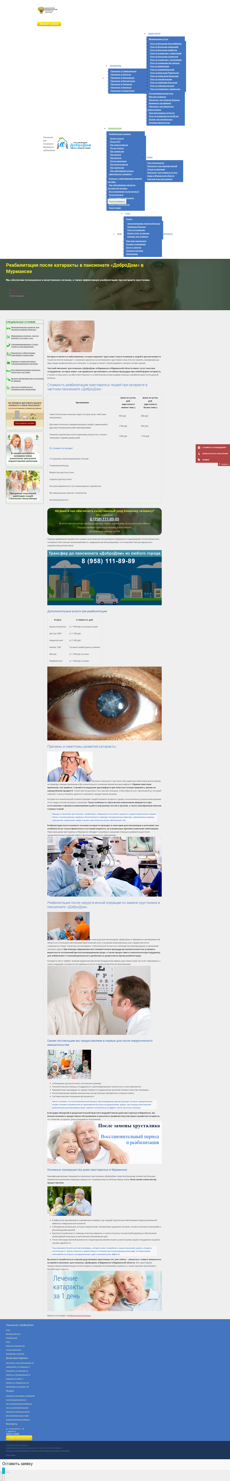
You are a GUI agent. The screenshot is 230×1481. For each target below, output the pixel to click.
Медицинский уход (13, 1334)
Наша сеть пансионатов (15, 1346)
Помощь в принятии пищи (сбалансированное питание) (24, 362)
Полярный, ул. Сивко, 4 (14, 1379)
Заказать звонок (49, 23)
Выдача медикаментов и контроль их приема (27, 379)
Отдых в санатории (13, 1350)
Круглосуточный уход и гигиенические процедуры (23, 388)
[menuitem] (106, 79)
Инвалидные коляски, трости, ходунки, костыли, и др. (25, 337)
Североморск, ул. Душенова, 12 (18, 1367)
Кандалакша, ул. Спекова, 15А (17, 1387)
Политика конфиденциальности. (18, 1451)
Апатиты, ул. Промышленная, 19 (18, 1375)
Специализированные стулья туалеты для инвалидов (24, 345)
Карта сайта (10, 1455)
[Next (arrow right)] (3, 1477)
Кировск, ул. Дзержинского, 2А (17, 1383)
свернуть (225, 464)
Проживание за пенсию (15, 1354)
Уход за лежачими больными (17, 1408)
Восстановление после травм (17, 1416)
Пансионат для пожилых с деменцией (20, 1396)
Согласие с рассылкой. (61, 1451)
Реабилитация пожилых (79, 1315)
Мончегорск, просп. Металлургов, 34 (20, 1363)
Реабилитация (11, 1338)
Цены (8, 1342)
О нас (8, 1330)
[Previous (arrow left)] (1, 1477)
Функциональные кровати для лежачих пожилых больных (25, 328)
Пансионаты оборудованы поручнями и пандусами (23, 354)
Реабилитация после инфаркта (18, 1419)
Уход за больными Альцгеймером (19, 1404)
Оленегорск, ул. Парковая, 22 (17, 1371)
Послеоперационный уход (16, 1400)
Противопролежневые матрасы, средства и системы (26, 371)
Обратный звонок (19, 1438)
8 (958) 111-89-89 (49, 18)
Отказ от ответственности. (41, 1451)
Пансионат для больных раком (18, 1412)
